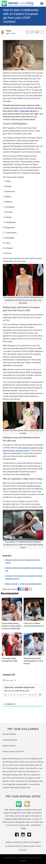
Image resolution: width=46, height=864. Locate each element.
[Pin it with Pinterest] (25, 589)
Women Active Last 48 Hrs (14, 751)
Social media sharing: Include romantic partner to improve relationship (11, 626)
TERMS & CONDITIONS (13, 842)
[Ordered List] (17, 694)
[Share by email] (29, 589)
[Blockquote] (23, 694)
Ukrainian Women (10, 740)
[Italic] (8, 694)
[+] (35, 695)
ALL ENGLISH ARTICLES (13, 846)
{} (33, 695)
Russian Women (9, 734)
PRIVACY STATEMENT (32, 842)
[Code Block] (26, 694)
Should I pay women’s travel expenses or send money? (33, 661)
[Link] (29, 694)
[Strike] (14, 694)
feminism (38, 372)
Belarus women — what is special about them (23, 584)
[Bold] (5, 694)
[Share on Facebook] (18, 589)
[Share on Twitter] (22, 589)
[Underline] (11, 694)
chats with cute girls (28, 111)
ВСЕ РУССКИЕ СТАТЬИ (32, 846)
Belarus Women (9, 745)
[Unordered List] (20, 694)
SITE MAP (22, 850)
